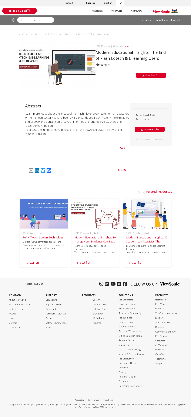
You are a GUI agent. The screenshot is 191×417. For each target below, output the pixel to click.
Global (37, 284)
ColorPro (123, 367)
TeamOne (160, 358)
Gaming (123, 372)
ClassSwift (160, 354)
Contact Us (51, 299)
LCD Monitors (162, 304)
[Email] (31, 171)
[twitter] (120, 284)
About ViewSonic (17, 299)
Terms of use (93, 400)
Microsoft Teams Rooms (131, 354)
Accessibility (80, 400)
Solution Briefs (100, 309)
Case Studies (99, 304)
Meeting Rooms (127, 326)
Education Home (127, 304)
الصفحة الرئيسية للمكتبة (168, 19)
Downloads (51, 309)
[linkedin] (107, 284)
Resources (98, 10)
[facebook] (125, 284)
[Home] (120, 3)
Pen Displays (161, 336)
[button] (144, 192)
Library (96, 299)
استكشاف (147, 19)
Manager (159, 349)
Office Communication (130, 335)
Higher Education (127, 308)
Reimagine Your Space (130, 385)
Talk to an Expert (17, 10)
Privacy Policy (107, 400)
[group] (147, 233)
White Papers (100, 318)
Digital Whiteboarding (130, 349)
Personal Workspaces (130, 331)
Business (90, 2)
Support (69, 2)
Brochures (98, 313)
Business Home (127, 322)
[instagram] (102, 284)
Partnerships (15, 327)
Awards (13, 313)
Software (117, 10)
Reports (97, 322)
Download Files (152, 75)
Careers (13, 322)
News (12, 318)
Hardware (137, 10)
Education (107, 2)
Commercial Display (165, 331)
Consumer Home (127, 363)
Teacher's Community (130, 313)
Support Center (54, 304)
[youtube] (113, 284)
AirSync (159, 363)
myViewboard (162, 345)
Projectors (160, 308)
